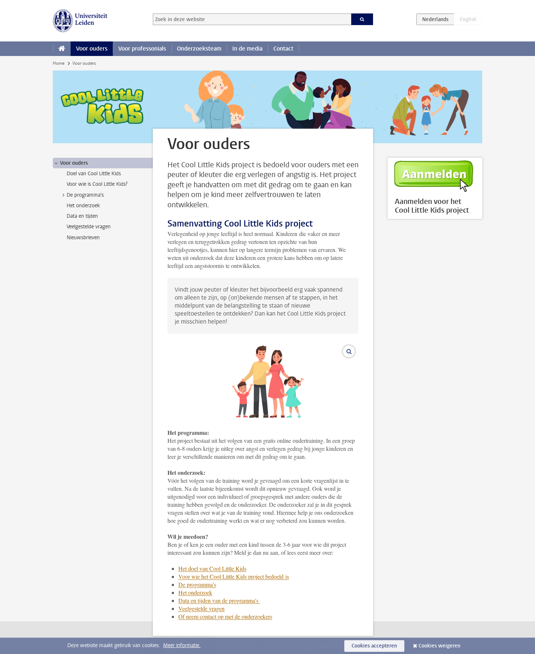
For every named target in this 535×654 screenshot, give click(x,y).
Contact (283, 48)
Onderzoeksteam (199, 48)
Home (58, 63)
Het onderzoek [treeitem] (83, 205)
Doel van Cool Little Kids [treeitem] (94, 173)
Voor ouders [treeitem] (74, 163)
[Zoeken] (362, 19)
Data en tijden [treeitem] (82, 216)
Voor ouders (91, 48)
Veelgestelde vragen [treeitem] (89, 226)
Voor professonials (142, 48)
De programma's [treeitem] (85, 195)
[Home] (62, 48)
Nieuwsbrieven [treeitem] (83, 237)
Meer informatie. (182, 645)
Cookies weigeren (439, 645)
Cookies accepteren (374, 645)
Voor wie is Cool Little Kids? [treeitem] (97, 184)
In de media (247, 48)
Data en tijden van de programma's (219, 600)
